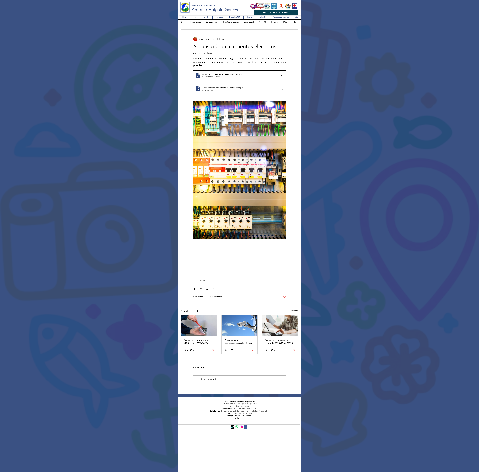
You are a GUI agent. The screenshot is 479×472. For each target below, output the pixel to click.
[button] (194, 17)
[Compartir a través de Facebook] (194, 289)
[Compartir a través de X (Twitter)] (200, 289)
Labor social (249, 22)
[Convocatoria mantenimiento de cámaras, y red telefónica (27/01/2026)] (240, 325)
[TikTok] (232, 427)
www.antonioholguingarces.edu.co (247, 404)
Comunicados (195, 22)
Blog (182, 22)
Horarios (274, 22)
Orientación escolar (231, 22)
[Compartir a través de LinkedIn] (207, 289)
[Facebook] (245, 427)
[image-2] (253, 6)
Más (285, 22)
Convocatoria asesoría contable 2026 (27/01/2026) (279, 342)
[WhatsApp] (237, 427)
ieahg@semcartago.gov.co (242, 406)
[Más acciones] (284, 39)
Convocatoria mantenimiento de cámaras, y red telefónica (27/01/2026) (239, 342)
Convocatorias (212, 22)
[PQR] (274, 6)
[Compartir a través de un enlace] (213, 289)
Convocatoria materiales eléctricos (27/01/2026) (197, 342)
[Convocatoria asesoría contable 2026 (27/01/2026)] (280, 325)
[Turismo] (288, 6)
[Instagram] (241, 427)
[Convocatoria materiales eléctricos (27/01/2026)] (199, 325)
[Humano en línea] (267, 6)
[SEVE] (260, 6)
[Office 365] (281, 6)
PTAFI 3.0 (262, 22)
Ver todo (294, 311)
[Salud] (295, 6)
